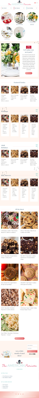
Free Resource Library (7, 376)
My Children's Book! (7, 377)
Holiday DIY (5, 387)
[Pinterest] (21, 394)
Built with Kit (32, 354)
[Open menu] (37, 3)
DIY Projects (5, 384)
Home (11, 392)
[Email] (23, 394)
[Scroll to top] (37, 394)
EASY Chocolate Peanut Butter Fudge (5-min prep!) (24, 129)
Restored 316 (22, 396)
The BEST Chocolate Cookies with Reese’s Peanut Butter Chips (33, 98)
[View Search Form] (35, 2)
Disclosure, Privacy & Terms (23, 392)
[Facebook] (16, 394)
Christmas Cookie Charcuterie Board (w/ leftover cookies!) (5, 98)
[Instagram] (18, 394)
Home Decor (5, 386)
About (15, 392)
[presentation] (5, 90)
